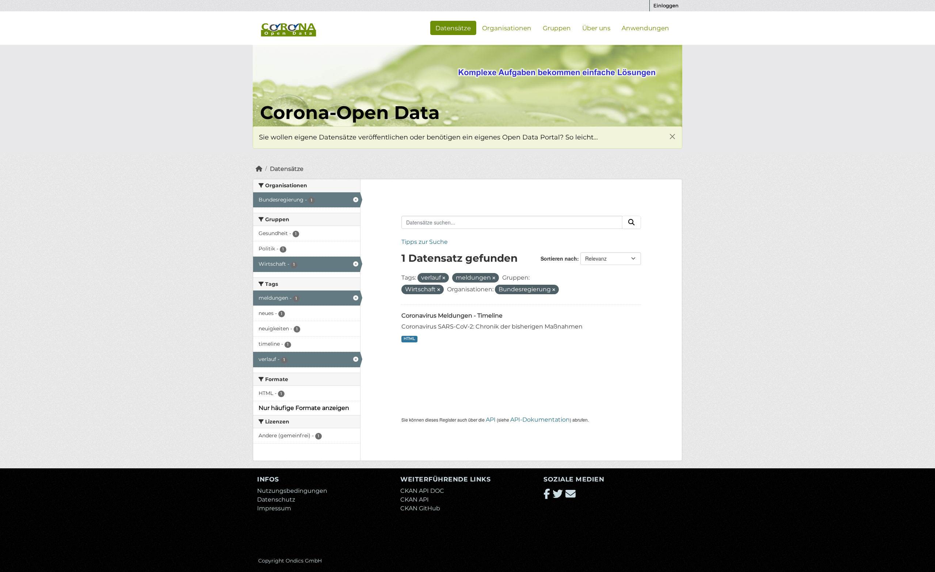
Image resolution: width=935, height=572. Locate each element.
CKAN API (414, 499)
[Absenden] (631, 222)
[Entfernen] (443, 278)
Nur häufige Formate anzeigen (304, 407)
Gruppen (557, 27)
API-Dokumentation (540, 419)
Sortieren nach (559, 258)
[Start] (259, 168)
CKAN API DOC (422, 490)
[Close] (672, 136)
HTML (409, 338)
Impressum (274, 508)
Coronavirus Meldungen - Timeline (452, 315)
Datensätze (453, 27)
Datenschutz (276, 499)
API (491, 419)
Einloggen (666, 5)
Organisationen (506, 27)
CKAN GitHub (420, 508)
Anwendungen (645, 27)
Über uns (596, 27)
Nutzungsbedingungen (292, 490)
